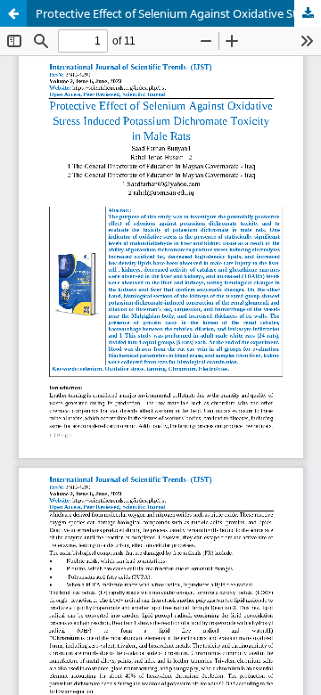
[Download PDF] (307, 13)
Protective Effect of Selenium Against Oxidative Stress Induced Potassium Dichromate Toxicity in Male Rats (178, 13)
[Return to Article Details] (13, 13)
